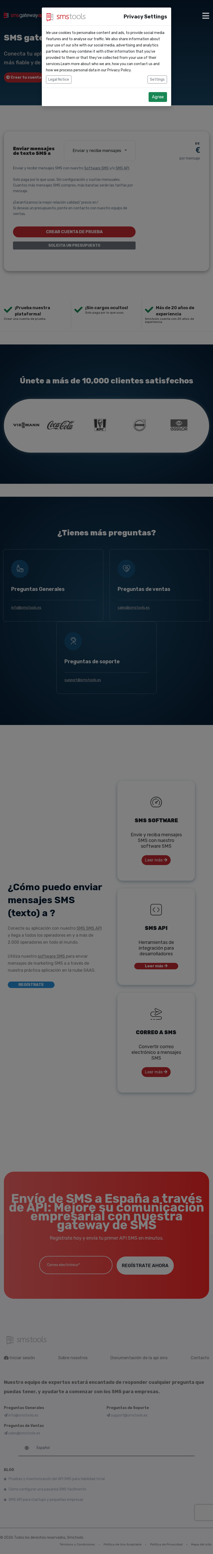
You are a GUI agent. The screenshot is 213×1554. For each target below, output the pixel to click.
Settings (157, 79)
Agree (158, 96)
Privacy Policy (119, 70)
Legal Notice (58, 79)
